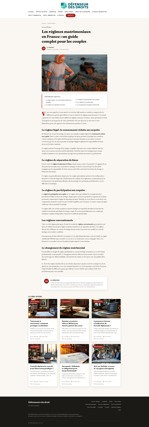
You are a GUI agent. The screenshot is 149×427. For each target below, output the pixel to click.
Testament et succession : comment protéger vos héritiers (39, 323)
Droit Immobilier (49, 15)
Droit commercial (34, 15)
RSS (119, 410)
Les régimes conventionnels (85, 102)
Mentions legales (116, 407)
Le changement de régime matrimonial (88, 105)
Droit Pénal (69, 11)
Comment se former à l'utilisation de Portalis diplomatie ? (102, 323)
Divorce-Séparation (99, 11)
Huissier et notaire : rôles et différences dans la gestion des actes (72, 323)
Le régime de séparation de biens (55, 105)
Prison (60, 11)
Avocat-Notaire (41, 11)
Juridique (52, 11)
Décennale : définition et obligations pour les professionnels (71, 368)
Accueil (31, 11)
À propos (60, 15)
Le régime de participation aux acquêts (88, 99)
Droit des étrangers (82, 11)
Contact (71, 15)
